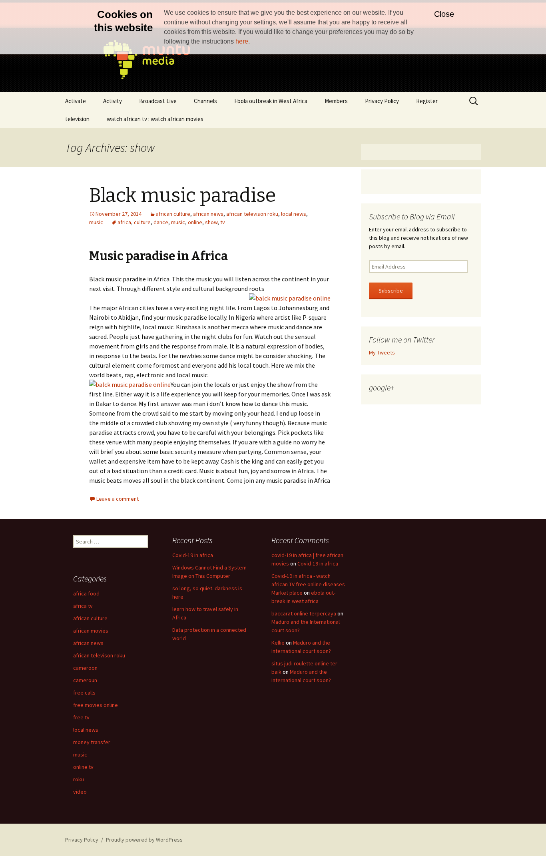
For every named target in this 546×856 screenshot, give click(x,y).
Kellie (278, 642)
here (241, 41)
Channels (205, 101)
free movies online (95, 705)
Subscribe (391, 290)
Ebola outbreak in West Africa (270, 101)
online (195, 222)
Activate (75, 101)
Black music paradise (182, 195)
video (80, 791)
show (211, 222)
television (77, 119)
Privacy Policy (382, 101)
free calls (84, 692)
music (96, 222)
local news (293, 213)
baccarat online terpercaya (303, 613)
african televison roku (252, 213)
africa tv (83, 605)
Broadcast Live (158, 101)
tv (222, 222)
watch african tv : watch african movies (155, 119)
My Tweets (382, 352)
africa (124, 222)
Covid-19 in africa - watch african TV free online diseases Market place (308, 584)
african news (208, 213)
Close (444, 14)
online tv (83, 766)
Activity (112, 101)
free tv (81, 717)
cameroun (85, 680)
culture (142, 222)
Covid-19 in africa (192, 555)
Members (336, 101)
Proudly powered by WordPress (144, 839)
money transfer (91, 742)
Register (427, 101)
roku (78, 779)
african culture (173, 213)
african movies (90, 630)
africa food (86, 593)
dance (160, 222)
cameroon (85, 667)
